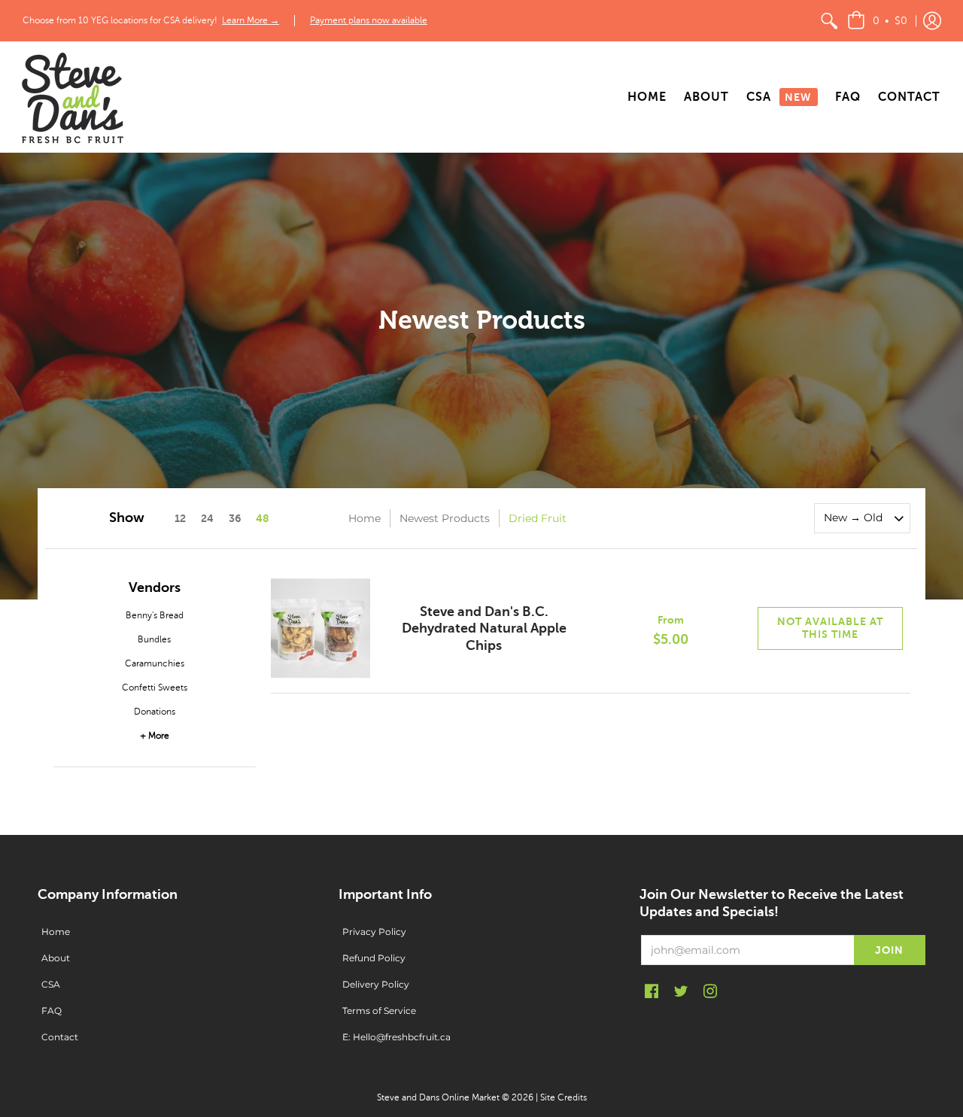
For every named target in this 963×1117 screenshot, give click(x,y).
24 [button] (207, 518)
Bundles (154, 639)
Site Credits (563, 1097)
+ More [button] (154, 735)
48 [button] (262, 518)
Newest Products (444, 518)
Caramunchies (154, 663)
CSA (50, 984)
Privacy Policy (374, 931)
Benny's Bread (155, 615)
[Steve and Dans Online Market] (71, 97)
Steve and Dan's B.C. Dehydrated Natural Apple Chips (484, 628)
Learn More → (250, 20)
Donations (154, 711)
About (55, 958)
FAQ (51, 1010)
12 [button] (180, 518)
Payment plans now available (368, 20)
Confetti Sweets (154, 687)
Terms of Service (379, 1010)
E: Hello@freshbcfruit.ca (396, 1037)
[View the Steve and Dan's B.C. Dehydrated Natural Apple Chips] (320, 628)
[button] (877, 21)
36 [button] (235, 518)
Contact (59, 1037)
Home (364, 518)
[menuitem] (829, 21)
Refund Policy (374, 958)
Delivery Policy (375, 984)
